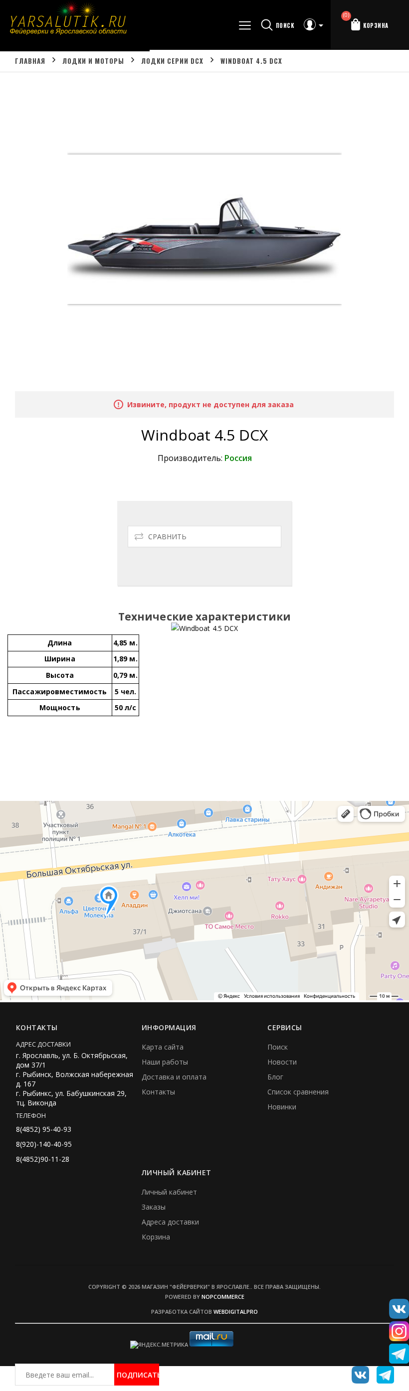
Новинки (281, 1106)
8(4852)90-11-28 (42, 1159)
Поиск (277, 1047)
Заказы (154, 1207)
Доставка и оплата (174, 1077)
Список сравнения (298, 1091)
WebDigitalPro (235, 1311)
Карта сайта (163, 1047)
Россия (238, 458)
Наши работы (165, 1062)
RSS (382, 1371)
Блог (275, 1077)
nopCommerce (223, 1296)
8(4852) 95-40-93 (43, 1129)
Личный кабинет (169, 1192)
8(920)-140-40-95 (44, 1144)
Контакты (158, 1091)
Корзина (156, 1236)
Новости (282, 1062)
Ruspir (357, 1371)
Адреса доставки (170, 1222)
